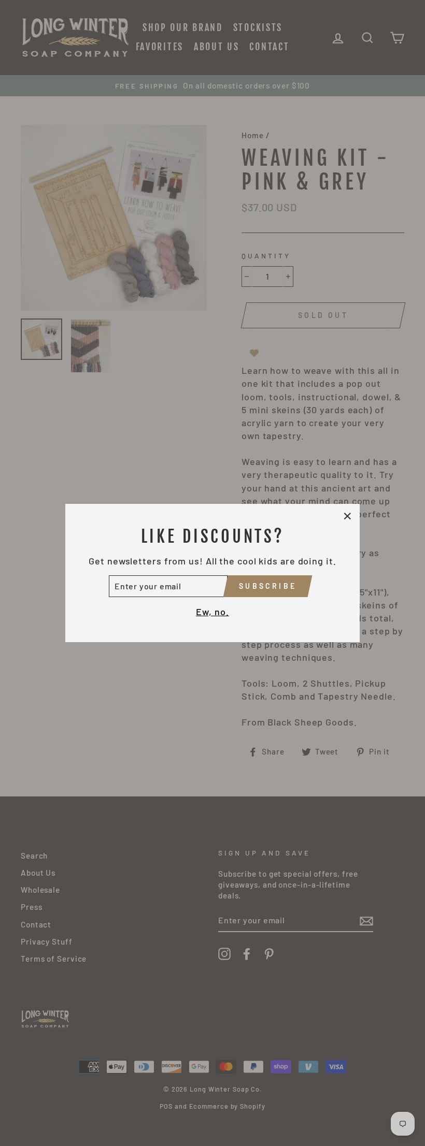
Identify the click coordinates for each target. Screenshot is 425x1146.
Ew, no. (212, 611)
